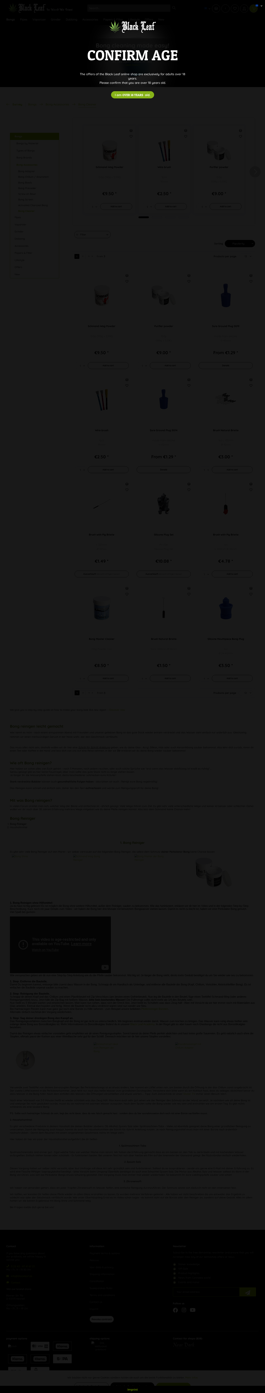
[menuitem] (258, 2)
